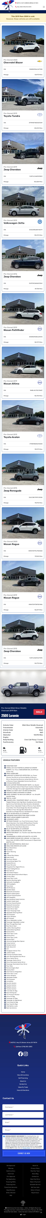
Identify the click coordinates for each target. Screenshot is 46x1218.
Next (35, 686)
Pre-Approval (11, 1176)
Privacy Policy (26, 1148)
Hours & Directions (23, 1090)
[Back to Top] (41, 1213)
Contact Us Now (24, 1153)
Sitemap (10, 1168)
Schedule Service (35, 1184)
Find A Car (11, 1173)
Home (23, 1072)
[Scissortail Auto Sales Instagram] (26, 1055)
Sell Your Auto (35, 1187)
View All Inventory (23, 1075)
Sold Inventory (10, 1171)
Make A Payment (35, 1182)
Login (24, 1214)
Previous (10, 686)
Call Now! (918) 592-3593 (23, 1047)
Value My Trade (23, 1087)
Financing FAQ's (11, 1182)
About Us (23, 1081)
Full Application (11, 1179)
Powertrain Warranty (10, 1187)
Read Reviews (11, 1190)
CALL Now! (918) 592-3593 (24, 7)
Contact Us (23, 1084)
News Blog (35, 1173)
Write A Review (10, 1192)
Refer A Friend (35, 1190)
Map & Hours (35, 1192)
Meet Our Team (35, 1171)
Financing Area (10, 1184)
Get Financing (23, 1078)
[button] (23, 884)
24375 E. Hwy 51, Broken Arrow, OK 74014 (27, 3)
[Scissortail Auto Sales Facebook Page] (20, 1055)
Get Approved (11, 1165)
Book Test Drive (35, 1179)
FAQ (11, 1195)
